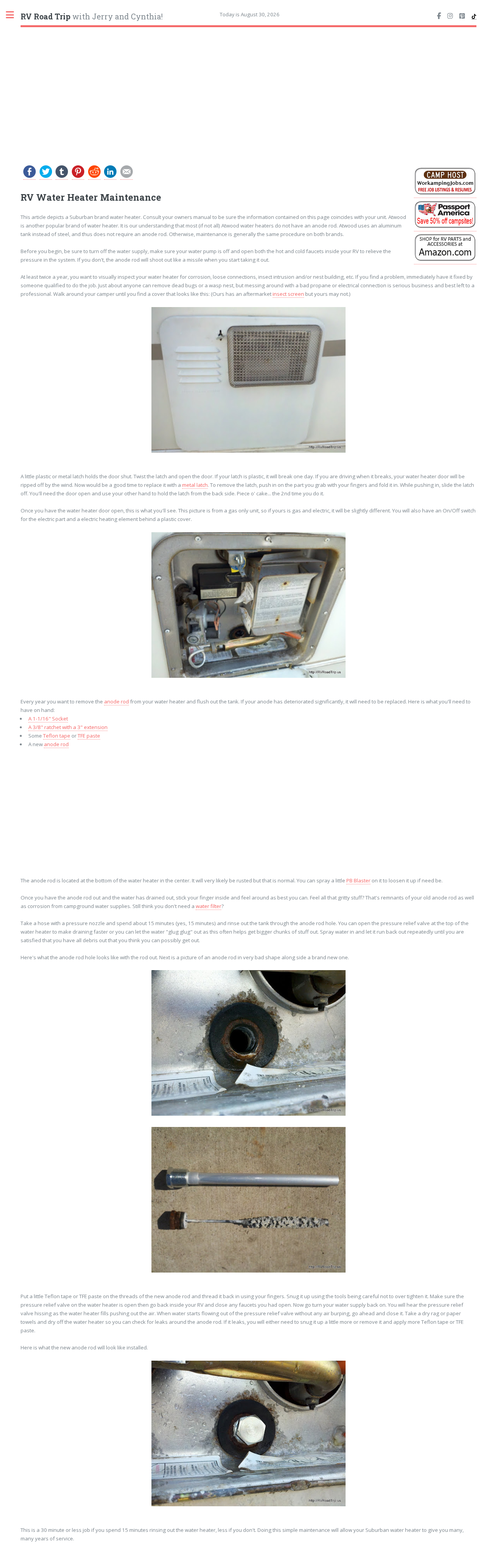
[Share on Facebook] (29, 176)
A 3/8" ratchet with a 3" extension (68, 727)
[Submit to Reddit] (94, 176)
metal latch (195, 484)
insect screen (288, 293)
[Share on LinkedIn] (110, 176)
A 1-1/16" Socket (48, 718)
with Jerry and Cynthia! (92, 16)
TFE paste (89, 735)
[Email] (126, 176)
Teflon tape (56, 735)
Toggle (14, 14)
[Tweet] (46, 176)
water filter (208, 906)
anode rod (116, 701)
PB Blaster (358, 880)
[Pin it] (78, 176)
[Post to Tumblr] (62, 176)
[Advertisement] (248, 90)
